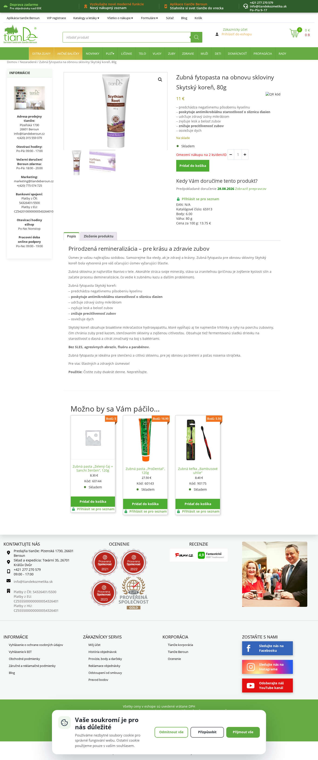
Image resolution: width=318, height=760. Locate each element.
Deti (218, 53)
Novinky (92, 53)
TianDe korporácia (180, 645)
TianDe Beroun (178, 652)
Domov (12, 62)
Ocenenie (174, 659)
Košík (198, 18)
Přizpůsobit (207, 732)
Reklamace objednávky (104, 666)
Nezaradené (28, 62)
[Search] (196, 37)
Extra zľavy (41, 53)
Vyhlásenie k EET (20, 652)
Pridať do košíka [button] (93, 501)
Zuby (171, 53)
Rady (282, 53)
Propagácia (263, 53)
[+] (245, 154)
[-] (231, 154)
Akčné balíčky (68, 53)
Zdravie (188, 53)
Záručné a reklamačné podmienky (32, 666)
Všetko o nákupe (119, 18)
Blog (184, 18)
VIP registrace (56, 18)
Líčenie (126, 53)
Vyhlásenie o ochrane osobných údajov (36, 645)
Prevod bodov (98, 680)
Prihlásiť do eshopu (237, 34)
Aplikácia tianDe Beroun (23, 18)
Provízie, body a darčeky (105, 659)
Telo (142, 53)
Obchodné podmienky (24, 659)
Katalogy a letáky (85, 18)
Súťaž (170, 18)
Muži (204, 53)
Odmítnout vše (171, 732)
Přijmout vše (243, 732)
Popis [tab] (71, 236)
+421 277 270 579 (261, 2)
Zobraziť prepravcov (250, 188)
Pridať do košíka (192, 165)
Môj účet (94, 645)
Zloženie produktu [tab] (98, 236)
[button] (160, 79)
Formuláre (148, 18)
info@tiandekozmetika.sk (268, 6)
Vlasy (157, 53)
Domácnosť (237, 53)
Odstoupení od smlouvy (105, 673)
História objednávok (102, 652)
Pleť (109, 53)
